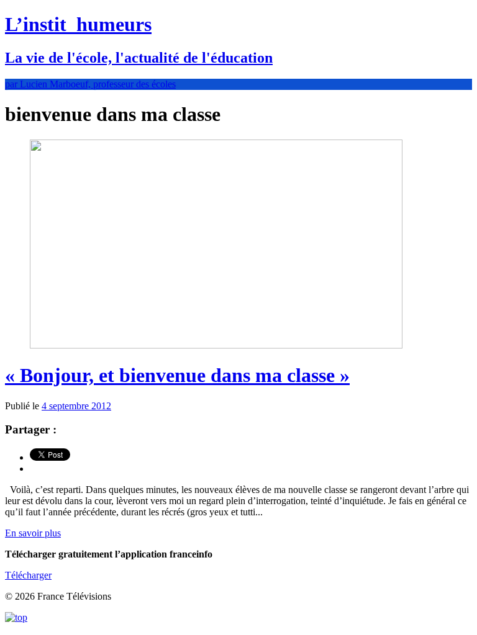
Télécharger (28, 575)
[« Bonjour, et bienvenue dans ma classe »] (216, 345)
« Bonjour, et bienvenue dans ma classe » (177, 375)
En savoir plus (33, 533)
